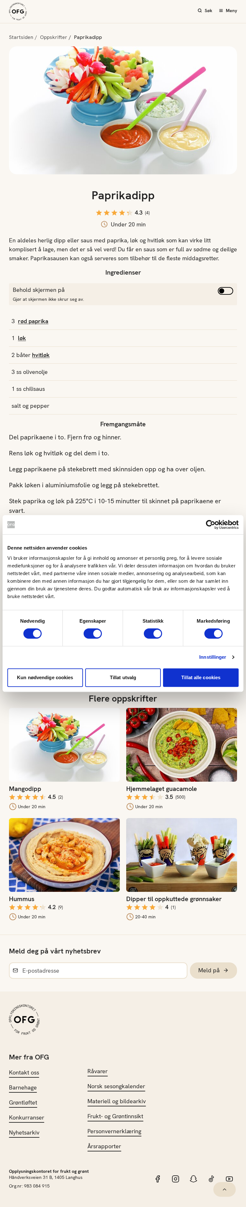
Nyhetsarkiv (24, 1132)
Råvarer (97, 1071)
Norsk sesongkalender (116, 1086)
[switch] (93, 633)
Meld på (209, 970)
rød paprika (33, 321)
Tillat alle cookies (200, 677)
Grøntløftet (23, 1102)
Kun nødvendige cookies (45, 677)
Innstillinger (212, 657)
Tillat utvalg (123, 677)
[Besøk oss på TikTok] (211, 1179)
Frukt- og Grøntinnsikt (115, 1116)
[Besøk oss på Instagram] (175, 1179)
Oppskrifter (53, 37)
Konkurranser (26, 1117)
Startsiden (21, 37)
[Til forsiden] (18, 11)
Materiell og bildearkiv (116, 1101)
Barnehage (23, 1087)
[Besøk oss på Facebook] (157, 1179)
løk (22, 338)
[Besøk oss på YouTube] (229, 1179)
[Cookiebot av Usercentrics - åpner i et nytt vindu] (211, 524)
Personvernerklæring (114, 1131)
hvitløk (41, 355)
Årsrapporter (104, 1146)
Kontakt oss (24, 1072)
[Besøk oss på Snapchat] (193, 1179)
